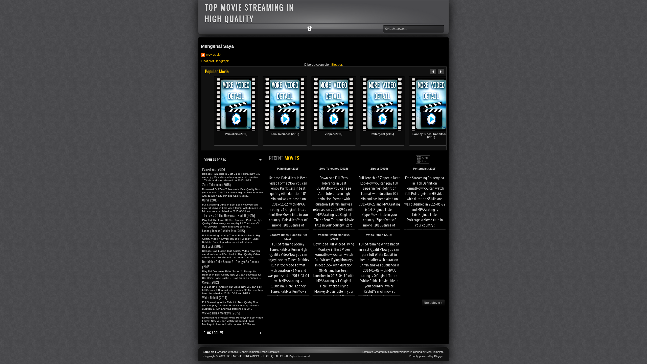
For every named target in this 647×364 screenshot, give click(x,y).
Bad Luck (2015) (212, 246)
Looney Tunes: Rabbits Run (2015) (431, 135)
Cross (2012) (210, 282)
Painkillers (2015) (236, 133)
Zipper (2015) (333, 133)
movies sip (213, 54)
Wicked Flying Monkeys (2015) (221, 312)
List (424, 161)
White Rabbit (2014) (379, 234)
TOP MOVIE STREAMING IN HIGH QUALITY (254, 356)
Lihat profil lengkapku (215, 61)
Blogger (336, 64)
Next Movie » (433, 303)
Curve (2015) (210, 199)
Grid (425, 157)
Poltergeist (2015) (382, 133)
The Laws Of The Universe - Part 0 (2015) (228, 215)
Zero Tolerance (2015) (285, 133)
